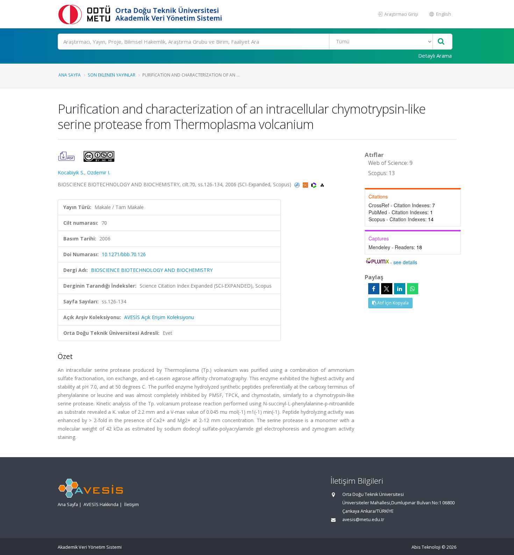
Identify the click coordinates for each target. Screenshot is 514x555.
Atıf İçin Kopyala (392, 303)
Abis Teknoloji (426, 547)
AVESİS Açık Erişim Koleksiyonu (159, 317)
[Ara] (441, 42)
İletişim (131, 504)
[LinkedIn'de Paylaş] (399, 288)
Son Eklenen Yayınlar (111, 75)
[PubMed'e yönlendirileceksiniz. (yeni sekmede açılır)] (297, 184)
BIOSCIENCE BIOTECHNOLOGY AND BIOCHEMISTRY (152, 270)
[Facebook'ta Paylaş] (373, 288)
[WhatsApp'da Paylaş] (412, 288)
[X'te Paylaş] (386, 288)
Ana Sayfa (69, 75)
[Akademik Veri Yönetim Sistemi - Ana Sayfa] (86, 14)
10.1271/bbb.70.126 (124, 254)
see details (405, 262)
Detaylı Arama (435, 55)
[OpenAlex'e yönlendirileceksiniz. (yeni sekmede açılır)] (322, 184)
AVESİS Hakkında (101, 504)
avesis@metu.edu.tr (363, 519)
